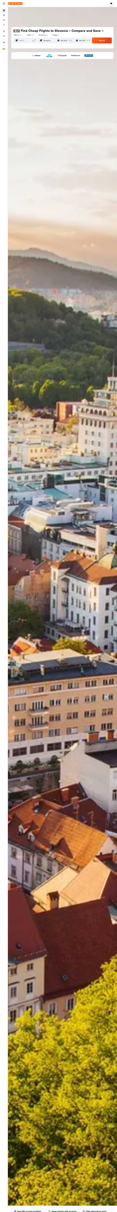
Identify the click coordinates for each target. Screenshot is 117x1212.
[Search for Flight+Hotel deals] (4, 24)
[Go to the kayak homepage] (15, 3)
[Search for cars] (4, 20)
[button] (3, 3)
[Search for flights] (4, 10)
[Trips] (4, 42)
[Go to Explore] (4, 31)
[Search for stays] (4, 15)
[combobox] (43, 35)
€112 (16, 31)
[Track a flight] (4, 36)
